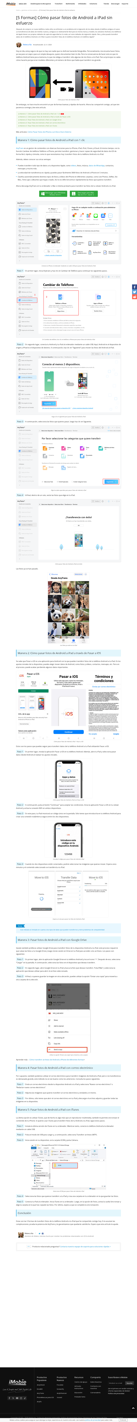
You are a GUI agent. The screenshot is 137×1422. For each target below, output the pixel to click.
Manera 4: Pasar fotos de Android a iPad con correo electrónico (42, 123)
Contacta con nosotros (95, 1387)
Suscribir (130, 1383)
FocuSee (60, 1385)
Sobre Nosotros (96, 1382)
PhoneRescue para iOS (45, 1397)
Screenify (60, 1389)
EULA (80, 1418)
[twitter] (134, 291)
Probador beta (79, 1397)
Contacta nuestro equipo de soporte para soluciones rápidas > (85, 1246)
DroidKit (40, 1389)
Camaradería (95, 1393)
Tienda (106, 4)
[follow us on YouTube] (17, 1398)
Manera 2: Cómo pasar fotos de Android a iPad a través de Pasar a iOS (45, 117)
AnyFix (39, 1402)
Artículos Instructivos (78, 1387)
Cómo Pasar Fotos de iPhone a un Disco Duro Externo (49, 132)
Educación (78, 1393)
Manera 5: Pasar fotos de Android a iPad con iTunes (38, 126)
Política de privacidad (69, 1418)
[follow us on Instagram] (21, 1398)
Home (18, 10)
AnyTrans (20, 148)
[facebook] (134, 286)
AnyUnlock (41, 1385)
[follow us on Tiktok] (24, 1398)
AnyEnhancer (62, 1393)
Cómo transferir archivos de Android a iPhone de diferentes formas (56, 1059)
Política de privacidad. (116, 1393)
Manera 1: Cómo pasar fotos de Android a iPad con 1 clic (40, 114)
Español (120, 1418)
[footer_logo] (17, 1386)
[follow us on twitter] (13, 1398)
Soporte (125, 4)
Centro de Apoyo (80, 1382)
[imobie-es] (16, 4)
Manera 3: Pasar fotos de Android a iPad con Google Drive (40, 120)
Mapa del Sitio (102, 1418)
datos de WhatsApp (96, 165)
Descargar (115, 4)
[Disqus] (68, 1284)
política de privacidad (93, 1420)
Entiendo (123, 1420)
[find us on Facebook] (9, 1398)
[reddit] (134, 296)
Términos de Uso (89, 1418)
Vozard (59, 1397)
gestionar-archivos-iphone (29, 10)
